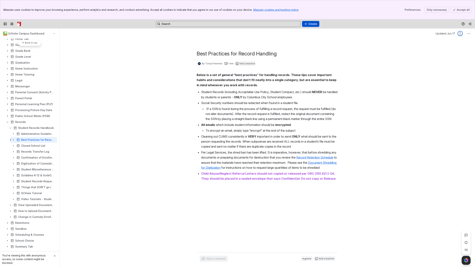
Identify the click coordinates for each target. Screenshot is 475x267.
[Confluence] (19, 24)
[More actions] (54, 33)
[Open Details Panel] (466, 242)
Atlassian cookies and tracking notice (276, 9)
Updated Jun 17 (445, 33)
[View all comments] (466, 235)
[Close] (55, 256)
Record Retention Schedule (314, 157)
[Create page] (466, 250)
